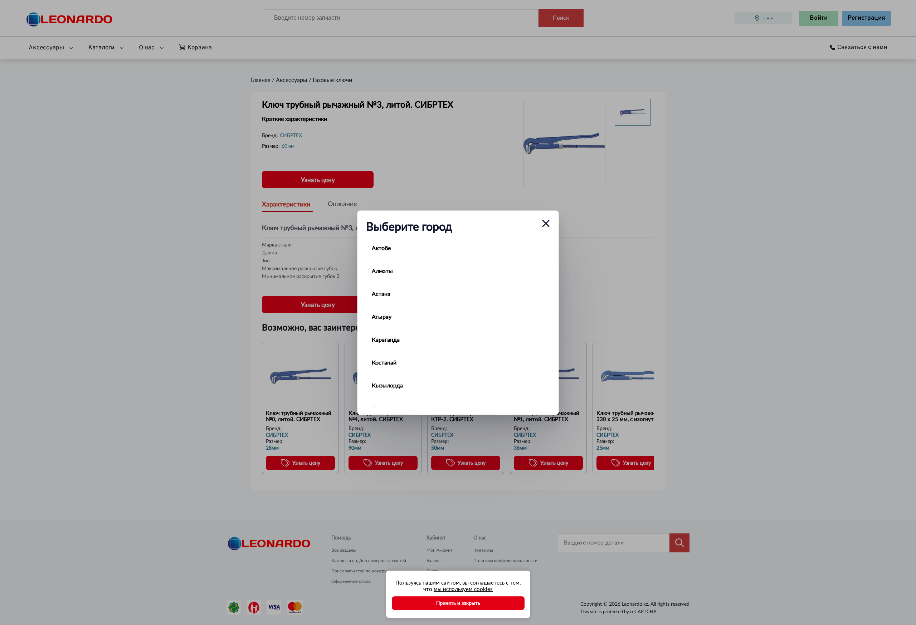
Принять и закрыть (458, 603)
